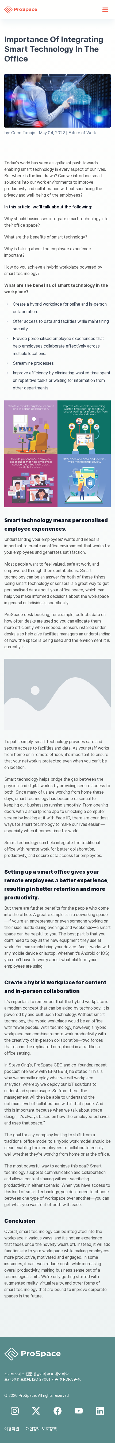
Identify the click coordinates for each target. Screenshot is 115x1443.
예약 (65, 1374)
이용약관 (11, 1428)
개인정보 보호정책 (41, 1428)
